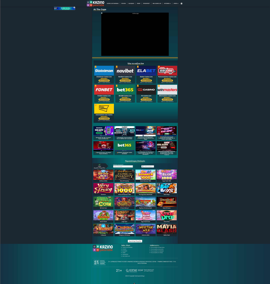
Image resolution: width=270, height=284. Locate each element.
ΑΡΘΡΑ (175, 3)
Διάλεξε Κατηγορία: (118, 164)
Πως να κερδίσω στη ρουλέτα (157, 249)
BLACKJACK (131, 3)
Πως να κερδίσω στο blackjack (157, 251)
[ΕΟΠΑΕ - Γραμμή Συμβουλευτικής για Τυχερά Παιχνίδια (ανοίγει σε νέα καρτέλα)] (140, 270)
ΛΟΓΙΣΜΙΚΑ (167, 3)
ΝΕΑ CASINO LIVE (157, 3)
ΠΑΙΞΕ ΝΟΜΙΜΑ (104, 80)
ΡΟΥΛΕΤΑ (123, 3)
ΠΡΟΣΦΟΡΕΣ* (146, 3)
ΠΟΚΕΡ (138, 3)
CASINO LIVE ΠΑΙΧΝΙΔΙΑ (112, 3)
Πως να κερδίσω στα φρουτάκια (157, 247)
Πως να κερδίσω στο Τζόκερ (157, 252)
